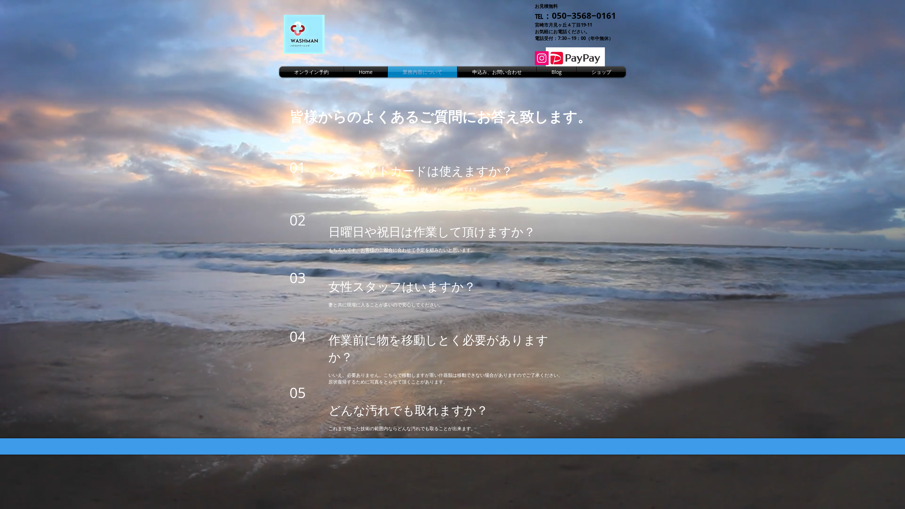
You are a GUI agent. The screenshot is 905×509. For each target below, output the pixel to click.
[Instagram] (542, 58)
